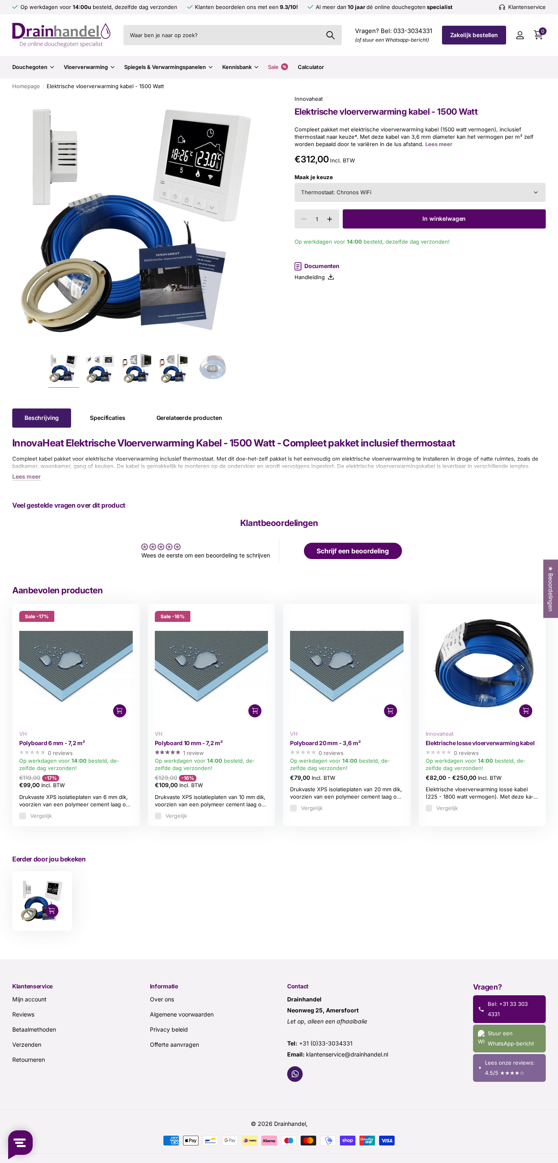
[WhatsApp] (295, 1073)
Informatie (164, 986)
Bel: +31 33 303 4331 (508, 1008)
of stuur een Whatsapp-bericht (392, 40)
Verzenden (26, 1044)
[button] (329, 219)
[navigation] (63, 368)
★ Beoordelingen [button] (550, 588)
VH (23, 733)
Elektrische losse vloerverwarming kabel (480, 742)
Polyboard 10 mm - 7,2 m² (189, 742)
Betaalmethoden (34, 1028)
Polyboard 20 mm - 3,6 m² (325, 742)
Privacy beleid (169, 1028)
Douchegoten (29, 67)
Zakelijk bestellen (474, 34)
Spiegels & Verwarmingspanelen (165, 67)
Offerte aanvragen (174, 1044)
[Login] (520, 35)
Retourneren (28, 1059)
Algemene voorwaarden (182, 1013)
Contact (297, 986)
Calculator (311, 67)
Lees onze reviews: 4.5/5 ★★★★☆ (510, 1067)
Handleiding (311, 277)
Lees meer (438, 144)
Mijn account (29, 998)
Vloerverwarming (86, 67)
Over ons (162, 998)
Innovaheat (309, 98)
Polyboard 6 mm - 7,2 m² (52, 742)
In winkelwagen (444, 218)
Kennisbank (237, 67)
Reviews (23, 1013)
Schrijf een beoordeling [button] (353, 551)
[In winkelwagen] (119, 710)
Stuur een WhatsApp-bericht (511, 1038)
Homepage (26, 86)
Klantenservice (32, 986)
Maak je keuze (314, 177)
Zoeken (330, 35)
